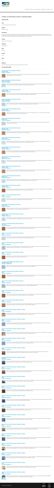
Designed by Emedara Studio (49, 485)
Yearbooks (48, 9)
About (51, 9)
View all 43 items (4, 479)
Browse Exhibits (43, 9)
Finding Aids (27, 9)
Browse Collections (37, 9)
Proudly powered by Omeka (44, 485)
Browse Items (31, 9)
